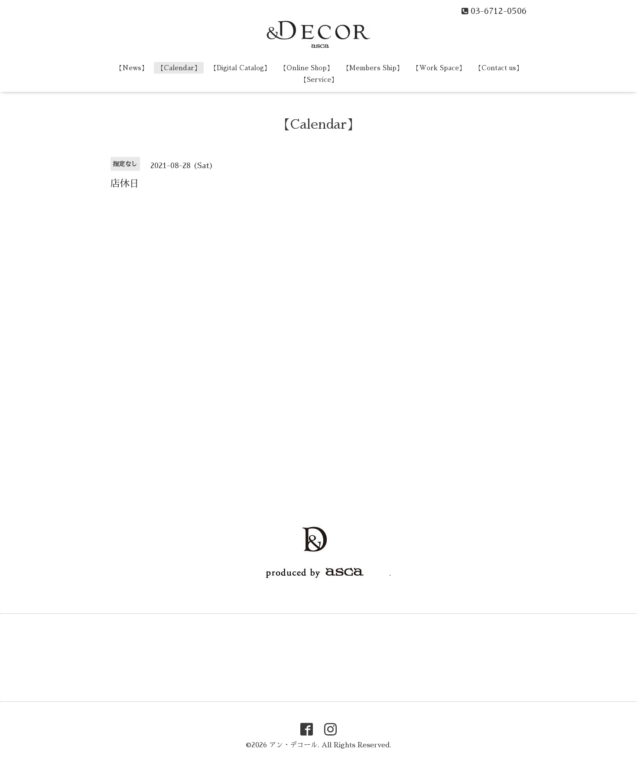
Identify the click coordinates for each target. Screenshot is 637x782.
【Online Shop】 (306, 68)
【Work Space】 (439, 68)
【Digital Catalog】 (240, 68)
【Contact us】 (499, 68)
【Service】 (319, 79)
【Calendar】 (179, 68)
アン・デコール (293, 745)
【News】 (132, 68)
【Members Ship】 (373, 68)
